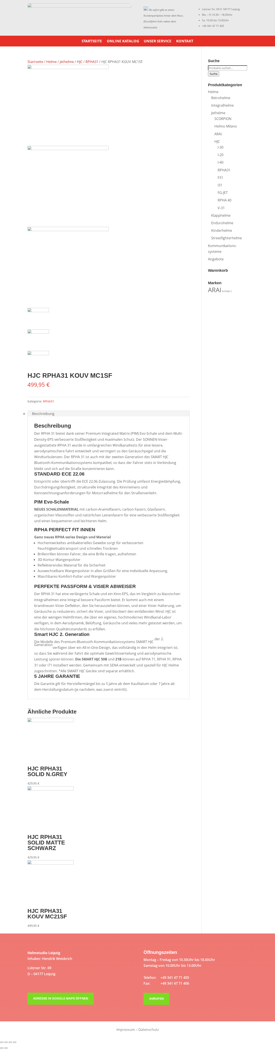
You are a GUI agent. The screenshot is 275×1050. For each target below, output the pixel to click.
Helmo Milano (225, 126)
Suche (213, 74)
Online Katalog (123, 41)
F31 (220, 177)
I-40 (220, 162)
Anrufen (156, 998)
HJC (79, 61)
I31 (220, 185)
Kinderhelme (221, 230)
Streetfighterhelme (226, 238)
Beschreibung (43, 413)
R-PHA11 (227, 291)
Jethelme (67, 61)
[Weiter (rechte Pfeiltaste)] (6, 1048)
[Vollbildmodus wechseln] (10, 1042)
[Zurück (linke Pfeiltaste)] (1, 1048)
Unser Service (157, 41)
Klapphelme (221, 215)
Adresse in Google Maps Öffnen (60, 998)
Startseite (92, 41)
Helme (51, 61)
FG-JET (223, 192)
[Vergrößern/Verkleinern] (14, 1042)
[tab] (108, 413)
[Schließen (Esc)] (1, 1042)
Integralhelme (222, 105)
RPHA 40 (224, 200)
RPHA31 (92, 61)
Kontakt (184, 41)
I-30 (220, 147)
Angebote (216, 259)
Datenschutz (148, 1029)
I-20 (220, 154)
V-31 (221, 208)
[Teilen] (6, 1042)
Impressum (125, 1029)
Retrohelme (220, 97)
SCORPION (222, 118)
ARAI (218, 134)
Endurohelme (222, 223)
